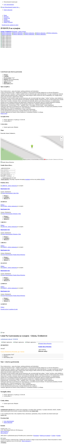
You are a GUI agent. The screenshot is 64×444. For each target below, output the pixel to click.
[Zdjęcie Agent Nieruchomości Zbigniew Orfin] (11, 213)
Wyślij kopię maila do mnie (9, 178)
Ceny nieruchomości (9, 4)
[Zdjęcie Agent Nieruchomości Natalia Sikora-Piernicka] (13, 254)
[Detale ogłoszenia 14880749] (9, 185)
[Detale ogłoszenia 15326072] (9, 247)
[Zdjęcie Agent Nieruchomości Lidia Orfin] (10, 193)
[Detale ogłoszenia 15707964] (9, 206)
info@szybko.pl (5, 431)
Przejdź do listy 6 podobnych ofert (9, 309)
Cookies (53, 435)
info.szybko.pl (4, 433)
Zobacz (2, 204)
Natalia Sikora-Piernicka (44, 346)
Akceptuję (3, 442)
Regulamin (36, 435)
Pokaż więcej (4, 113)
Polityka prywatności (45, 435)
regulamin (27, 179)
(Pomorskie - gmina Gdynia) (13, 31)
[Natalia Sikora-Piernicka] (45, 343)
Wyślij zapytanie (5, 179)
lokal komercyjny (5, 188)
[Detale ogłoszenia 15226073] (9, 288)
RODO (43, 179)
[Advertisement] (32, 59)
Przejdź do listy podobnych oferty (10, 25)
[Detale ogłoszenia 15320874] (9, 267)
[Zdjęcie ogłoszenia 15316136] (6, 33)
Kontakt (58, 435)
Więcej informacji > (26, 441)
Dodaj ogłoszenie (8, 422)
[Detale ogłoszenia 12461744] (9, 226)
